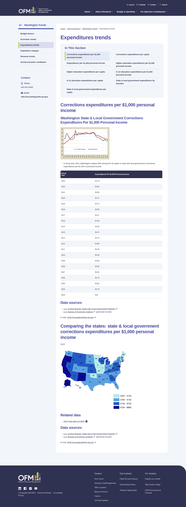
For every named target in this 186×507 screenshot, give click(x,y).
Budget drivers (27, 34)
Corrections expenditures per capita (132, 54)
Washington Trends (35, 25)
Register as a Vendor (152, 479)
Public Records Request (129, 479)
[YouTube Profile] (35, 488)
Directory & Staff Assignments (105, 483)
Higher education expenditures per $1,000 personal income (135, 64)
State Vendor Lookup (152, 484)
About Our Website (44, 493)
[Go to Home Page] (35, 10)
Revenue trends (27, 56)
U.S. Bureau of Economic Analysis (78, 312)
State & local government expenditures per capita (86, 90)
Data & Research (73, 29)
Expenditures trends (29, 45)
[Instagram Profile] (30, 488)
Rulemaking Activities (127, 484)
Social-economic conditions (33, 62)
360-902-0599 (27, 87)
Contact (153, 5)
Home (62, 29)
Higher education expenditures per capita (86, 72)
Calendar (142, 5)
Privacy (21, 495)
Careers (97, 496)
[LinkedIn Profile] (19, 488)
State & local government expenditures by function (135, 82)
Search (164, 5)
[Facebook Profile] (25, 488)
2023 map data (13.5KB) (74, 421)
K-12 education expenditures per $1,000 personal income (134, 73)
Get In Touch (99, 479)
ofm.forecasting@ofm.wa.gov (34, 97)
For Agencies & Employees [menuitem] (152, 12)
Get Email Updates (101, 500)
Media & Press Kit (101, 492)
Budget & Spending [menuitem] (126, 12)
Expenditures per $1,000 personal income (86, 63)
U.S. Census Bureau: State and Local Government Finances (89, 309)
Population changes (29, 51)
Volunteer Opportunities (128, 490)
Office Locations (100, 487)
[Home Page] (29, 477)
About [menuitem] (87, 12)
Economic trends (28, 39)
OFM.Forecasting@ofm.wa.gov (80, 317)
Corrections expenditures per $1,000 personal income (83, 56)
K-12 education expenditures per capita (85, 80)
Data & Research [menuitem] (103, 12)
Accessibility (57, 493)
